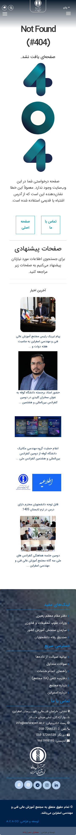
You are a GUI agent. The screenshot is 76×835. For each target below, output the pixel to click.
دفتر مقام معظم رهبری (51, 615)
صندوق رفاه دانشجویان (51, 637)
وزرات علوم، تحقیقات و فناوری (46, 623)
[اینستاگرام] (47, 785)
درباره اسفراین (57, 692)
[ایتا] (19, 785)
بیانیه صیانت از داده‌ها (51, 656)
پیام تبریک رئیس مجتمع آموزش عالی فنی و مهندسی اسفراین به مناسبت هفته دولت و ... (38, 341)
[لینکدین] (56, 785)
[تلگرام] (37, 785)
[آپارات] (28, 785)
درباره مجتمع (58, 685)
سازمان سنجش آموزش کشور (47, 630)
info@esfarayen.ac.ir (30, 723)
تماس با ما (50, 225)
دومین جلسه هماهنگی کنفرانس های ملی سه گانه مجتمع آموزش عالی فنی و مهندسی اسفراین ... (38, 560)
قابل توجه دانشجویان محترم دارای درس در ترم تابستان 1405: (38, 507)
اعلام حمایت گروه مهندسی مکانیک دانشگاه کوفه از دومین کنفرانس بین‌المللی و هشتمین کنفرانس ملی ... (38, 453)
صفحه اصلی (25, 225)
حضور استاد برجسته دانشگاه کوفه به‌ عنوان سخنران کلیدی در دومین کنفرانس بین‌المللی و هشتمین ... (38, 397)
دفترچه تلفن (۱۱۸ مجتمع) (49, 678)
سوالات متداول (56, 664)
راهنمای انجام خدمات (52, 671)
